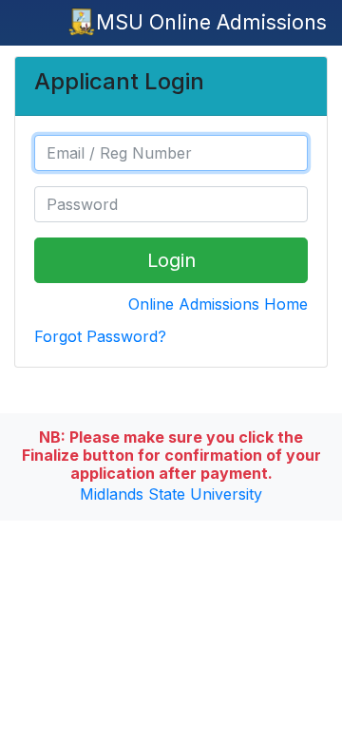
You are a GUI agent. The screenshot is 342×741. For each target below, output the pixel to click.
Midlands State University (171, 494)
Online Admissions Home (218, 304)
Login (171, 260)
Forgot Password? (100, 336)
